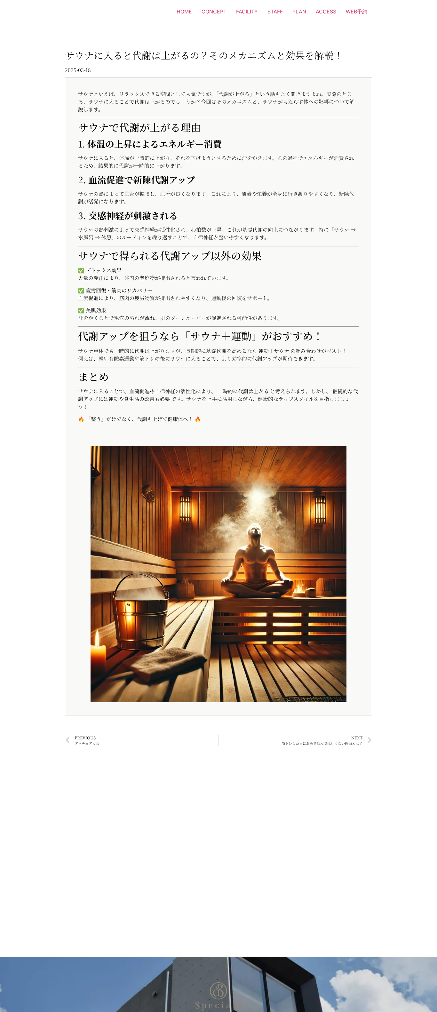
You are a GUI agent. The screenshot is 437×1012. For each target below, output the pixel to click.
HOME (184, 11)
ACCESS (326, 11)
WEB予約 (356, 11)
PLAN (299, 11)
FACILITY (247, 11)
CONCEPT (214, 11)
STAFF (275, 11)
